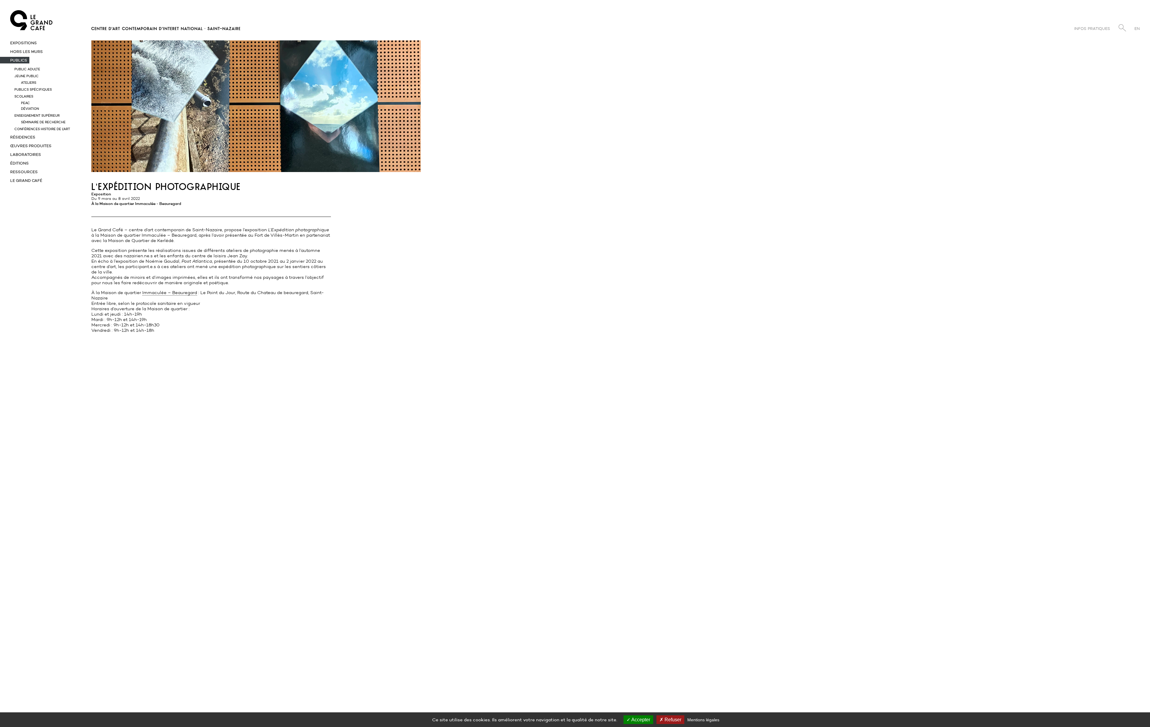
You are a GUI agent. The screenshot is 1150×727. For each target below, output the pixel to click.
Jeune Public (26, 76)
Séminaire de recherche (43, 122)
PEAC (25, 103)
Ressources (24, 171)
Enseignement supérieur (37, 115)
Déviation (30, 109)
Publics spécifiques (33, 89)
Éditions (19, 163)
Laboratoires (25, 154)
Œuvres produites (31, 145)
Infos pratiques (1092, 28)
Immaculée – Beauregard (169, 292)
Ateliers (28, 82)
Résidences (22, 137)
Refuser (672, 719)
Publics (18, 60)
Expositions (23, 42)
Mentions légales (703, 719)
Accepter (640, 719)
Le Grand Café (26, 180)
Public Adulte (27, 69)
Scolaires (23, 96)
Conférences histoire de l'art (42, 129)
